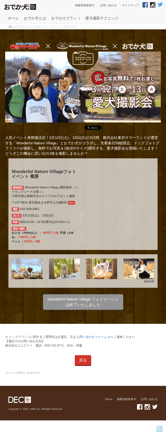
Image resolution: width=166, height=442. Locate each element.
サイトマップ (130, 5)
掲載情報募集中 (85, 5)
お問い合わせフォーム (92, 337)
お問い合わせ (108, 5)
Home (108, 399)
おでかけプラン (64, 18)
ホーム (13, 18)
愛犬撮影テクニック (101, 18)
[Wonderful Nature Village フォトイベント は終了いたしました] (83, 308)
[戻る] (83, 364)
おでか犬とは (35, 18)
